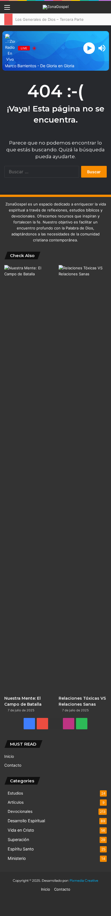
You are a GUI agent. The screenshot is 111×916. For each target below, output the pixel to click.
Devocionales (20, 811)
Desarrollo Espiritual (26, 820)
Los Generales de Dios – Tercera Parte (49, 19)
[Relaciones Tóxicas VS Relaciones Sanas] (83, 479)
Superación (18, 839)
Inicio (9, 756)
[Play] (89, 48)
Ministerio (17, 858)
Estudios (15, 793)
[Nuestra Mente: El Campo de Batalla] (28, 479)
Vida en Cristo (21, 830)
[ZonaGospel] (56, 7)
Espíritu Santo (21, 848)
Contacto (12, 765)
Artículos (16, 802)
